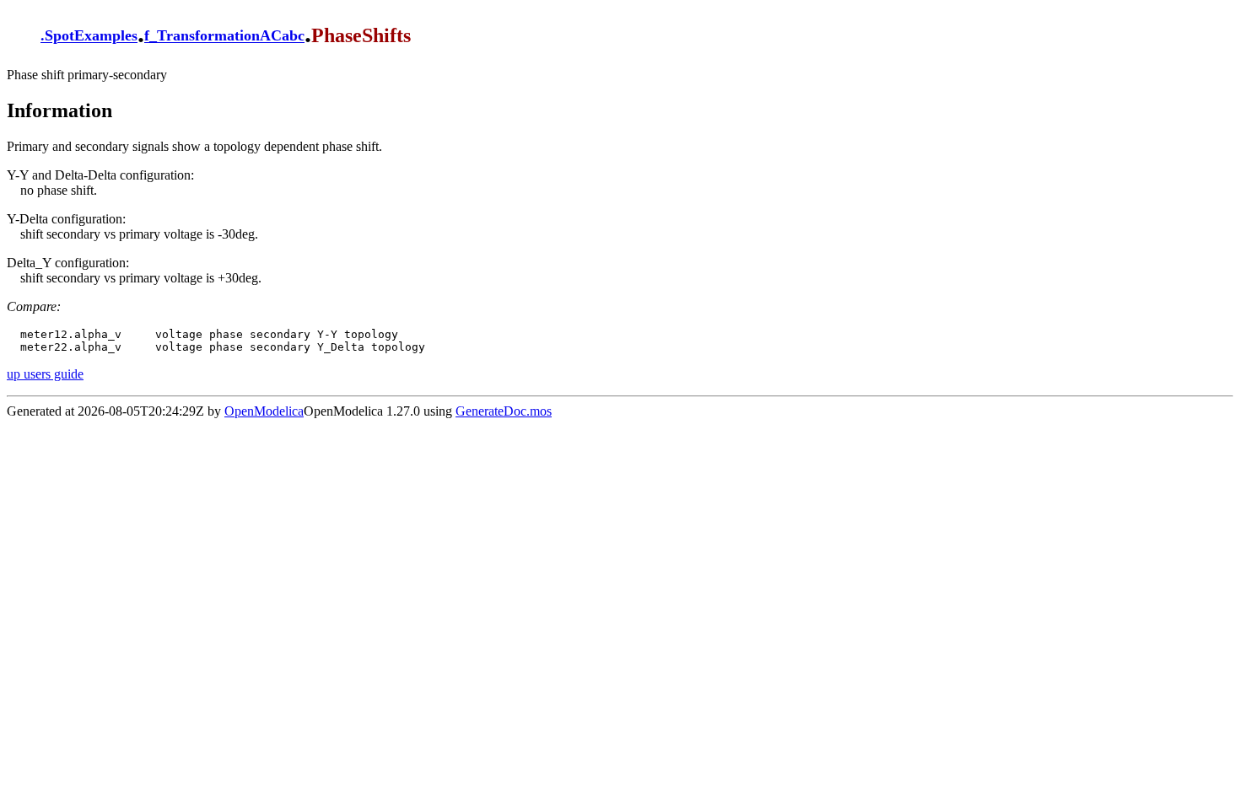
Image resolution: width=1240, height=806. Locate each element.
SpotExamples (91, 36)
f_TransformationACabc (224, 36)
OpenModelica (264, 411)
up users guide (45, 374)
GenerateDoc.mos (504, 411)
